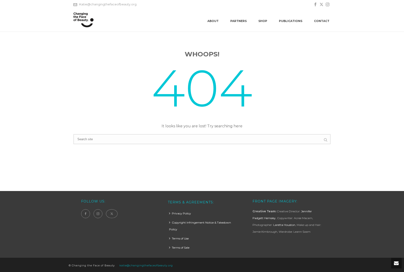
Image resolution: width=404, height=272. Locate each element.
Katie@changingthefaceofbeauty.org (108, 4)
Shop (262, 21)
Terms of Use (180, 238)
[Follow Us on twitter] (112, 213)
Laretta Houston (284, 225)
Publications (290, 21)
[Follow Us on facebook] (85, 213)
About (213, 21)
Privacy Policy (181, 213)
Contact (321, 21)
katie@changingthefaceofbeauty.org (146, 265)
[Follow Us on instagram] (98, 213)
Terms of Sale (180, 247)
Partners (238, 21)
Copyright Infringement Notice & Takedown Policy (200, 226)
